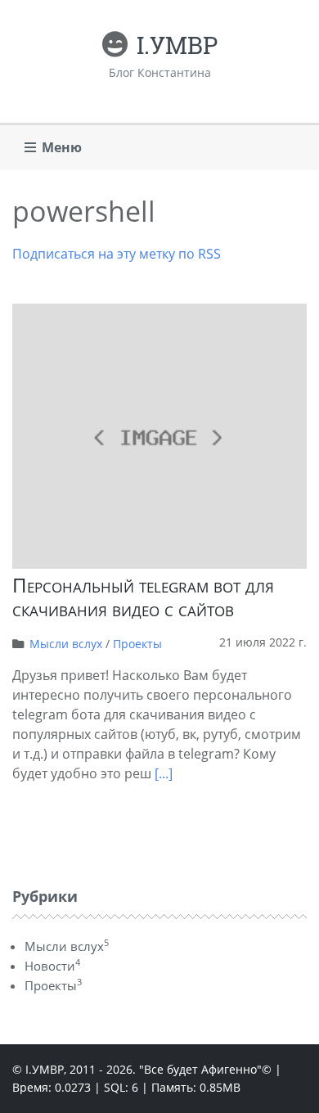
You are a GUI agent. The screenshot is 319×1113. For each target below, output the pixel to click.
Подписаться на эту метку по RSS (116, 254)
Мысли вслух (65, 643)
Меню (62, 147)
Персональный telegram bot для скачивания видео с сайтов (143, 596)
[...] (164, 773)
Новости (52, 966)
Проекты (137, 643)
